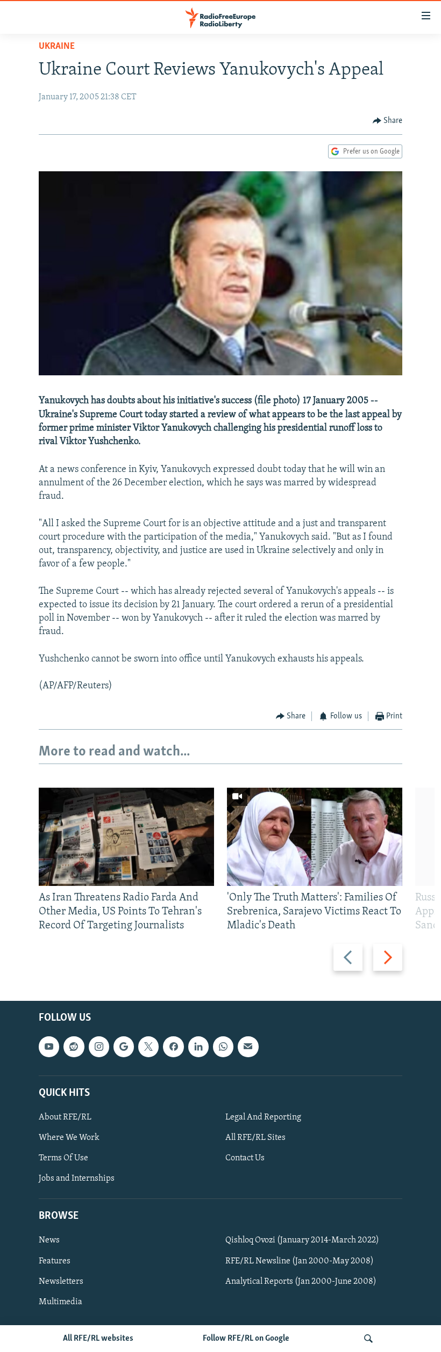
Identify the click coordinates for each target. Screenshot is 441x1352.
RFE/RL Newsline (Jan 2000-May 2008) (299, 1260)
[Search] (368, 1338)
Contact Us (245, 1158)
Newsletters (61, 1281)
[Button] (388, 121)
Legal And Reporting (263, 1117)
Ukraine (57, 47)
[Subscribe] (248, 1046)
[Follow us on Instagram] (99, 1046)
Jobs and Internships (77, 1178)
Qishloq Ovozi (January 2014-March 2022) (302, 1240)
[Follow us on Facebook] (173, 1046)
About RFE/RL (65, 1117)
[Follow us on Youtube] (49, 1046)
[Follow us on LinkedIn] (198, 1046)
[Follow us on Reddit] (73, 1046)
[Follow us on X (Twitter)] (148, 1046)
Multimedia (60, 1301)
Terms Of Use (63, 1158)
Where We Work (69, 1137)
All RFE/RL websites (98, 1338)
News (49, 1240)
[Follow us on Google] (123, 1046)
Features (54, 1260)
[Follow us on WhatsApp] (223, 1046)
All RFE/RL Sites (255, 1137)
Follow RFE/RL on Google (246, 1338)
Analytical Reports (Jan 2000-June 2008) (300, 1281)
